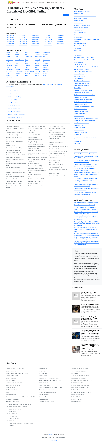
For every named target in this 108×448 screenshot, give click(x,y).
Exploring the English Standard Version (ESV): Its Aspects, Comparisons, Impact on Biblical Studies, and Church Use (87, 223)
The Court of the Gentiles (80, 104)
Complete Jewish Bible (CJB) (13, 152)
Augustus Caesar (78, 30)
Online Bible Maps (78, 78)
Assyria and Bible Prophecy (81, 27)
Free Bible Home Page (13, 93)
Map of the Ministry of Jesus (81, 69)
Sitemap (44, 437)
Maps (52, 2)
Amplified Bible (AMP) (12, 135)
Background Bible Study (80, 32)
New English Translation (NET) (35, 168)
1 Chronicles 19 (48, 41)
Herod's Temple (78, 55)
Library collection (78, 62)
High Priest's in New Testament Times (84, 57)
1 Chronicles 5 (60, 35)
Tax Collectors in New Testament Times (84, 95)
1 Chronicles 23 (35, 43)
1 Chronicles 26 (10, 45)
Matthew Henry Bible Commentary (16, 114)
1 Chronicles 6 (10, 37)
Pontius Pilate (77, 88)
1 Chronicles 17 (23, 41)
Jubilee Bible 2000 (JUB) (34, 135)
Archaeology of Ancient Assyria (82, 25)
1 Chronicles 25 (60, 43)
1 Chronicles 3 (35, 35)
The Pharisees (77, 134)
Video (56, 2)
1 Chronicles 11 (10, 39)
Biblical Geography (78, 37)
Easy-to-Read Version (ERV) (13, 167)
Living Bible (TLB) (32, 142)
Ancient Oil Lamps (78, 20)
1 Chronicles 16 (10, 41)
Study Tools (25, 2)
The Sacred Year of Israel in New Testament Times (19, 423)
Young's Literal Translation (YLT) (57, 176)
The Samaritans (78, 141)
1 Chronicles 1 (10, 35)
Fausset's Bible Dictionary (14, 111)
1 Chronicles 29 (48, 45)
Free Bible (50, 434)
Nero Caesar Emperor (79, 76)
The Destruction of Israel (80, 109)
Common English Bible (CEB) (13, 150)
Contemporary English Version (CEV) (15, 155)
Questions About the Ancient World (83, 90)
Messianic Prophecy (79, 74)
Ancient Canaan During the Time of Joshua (85, 16)
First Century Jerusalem (80, 43)
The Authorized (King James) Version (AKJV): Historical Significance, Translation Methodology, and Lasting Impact (86, 217)
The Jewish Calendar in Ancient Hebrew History (86, 118)
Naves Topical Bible (13, 102)
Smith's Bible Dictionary (14, 105)
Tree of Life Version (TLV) (56, 164)
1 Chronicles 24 (48, 43)
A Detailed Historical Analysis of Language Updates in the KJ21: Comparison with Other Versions (85, 229)
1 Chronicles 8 (35, 37)
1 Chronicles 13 (35, 39)
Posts (48, 2)
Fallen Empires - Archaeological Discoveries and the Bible (21, 396)
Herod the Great (78, 52)
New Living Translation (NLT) (35, 186)
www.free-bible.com (48, 84)
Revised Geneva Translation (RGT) (58, 151)
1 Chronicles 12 (23, 39)
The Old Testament (79, 130)
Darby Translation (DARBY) (13, 157)
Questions (42, 2)
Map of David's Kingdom (80, 64)
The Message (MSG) (54, 160)
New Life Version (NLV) (34, 183)
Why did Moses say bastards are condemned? (86, 202)
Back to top (54, 440)
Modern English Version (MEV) (35, 144)
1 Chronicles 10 (60, 37)
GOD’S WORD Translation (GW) (14, 181)
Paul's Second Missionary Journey (82, 83)
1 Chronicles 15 (60, 39)
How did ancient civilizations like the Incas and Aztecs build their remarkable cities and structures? (86, 180)
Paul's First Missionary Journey (82, 81)
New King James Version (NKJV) (36, 181)
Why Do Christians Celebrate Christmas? (84, 205)
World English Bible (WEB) (55, 167)
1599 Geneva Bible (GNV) (12, 126)
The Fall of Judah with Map (81, 111)
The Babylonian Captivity (80, 97)
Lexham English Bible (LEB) (35, 139)
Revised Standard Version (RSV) (57, 153)
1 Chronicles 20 (60, 41)
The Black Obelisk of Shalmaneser (83, 99)
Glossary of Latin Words (80, 45)
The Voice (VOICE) (54, 162)
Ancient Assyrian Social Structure (82, 11)
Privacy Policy (50, 437)
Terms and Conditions (60, 437)
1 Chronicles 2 (22, 35)
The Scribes (77, 143)
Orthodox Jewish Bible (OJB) (56, 149)
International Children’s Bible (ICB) (36, 126)
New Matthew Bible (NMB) (56, 126)
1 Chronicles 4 (47, 35)
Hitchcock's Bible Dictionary (15, 117)
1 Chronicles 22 (23, 43)
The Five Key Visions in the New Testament (85, 209)
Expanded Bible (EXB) (11, 178)
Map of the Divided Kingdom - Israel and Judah (86, 67)
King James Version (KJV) (34, 137)
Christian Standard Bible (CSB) (14, 148)
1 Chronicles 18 (35, 41)
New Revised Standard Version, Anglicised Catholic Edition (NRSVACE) (57, 142)
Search (66, 15)
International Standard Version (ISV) (37, 128)
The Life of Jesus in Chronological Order (84, 120)
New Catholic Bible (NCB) (34, 163)
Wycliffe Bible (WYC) (54, 173)
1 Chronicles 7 (22, 37)
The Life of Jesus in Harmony (81, 123)
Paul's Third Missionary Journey (82, 85)
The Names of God (79, 125)
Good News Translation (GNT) (14, 183)
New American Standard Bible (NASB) (37, 157)
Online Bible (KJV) (12, 99)
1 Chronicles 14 (48, 39)
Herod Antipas (77, 50)
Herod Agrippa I (78, 48)
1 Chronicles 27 (23, 45)
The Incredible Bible (79, 116)
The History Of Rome (79, 113)
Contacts (61, 2)
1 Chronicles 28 (35, 45)
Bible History (34, 2)
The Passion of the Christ (80, 132)
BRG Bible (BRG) (10, 145)
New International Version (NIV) (36, 178)
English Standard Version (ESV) (14, 170)
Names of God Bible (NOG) (34, 150)
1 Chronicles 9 (47, 37)
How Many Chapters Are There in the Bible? (85, 207)
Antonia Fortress (78, 23)
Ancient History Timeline (80, 18)
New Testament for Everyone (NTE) (58, 146)
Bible (75, 34)
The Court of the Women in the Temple (84, 106)
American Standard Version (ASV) (15, 132)
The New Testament (79, 127)
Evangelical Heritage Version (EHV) (15, 176)
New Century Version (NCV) (35, 166)
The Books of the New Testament (83, 102)
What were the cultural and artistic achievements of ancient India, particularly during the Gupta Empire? (86, 174)
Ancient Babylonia (78, 13)
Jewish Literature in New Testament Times (85, 60)
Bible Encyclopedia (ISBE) (14, 96)
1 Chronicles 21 (10, 43)
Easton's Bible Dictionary (14, 108)
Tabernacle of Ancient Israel (81, 92)
